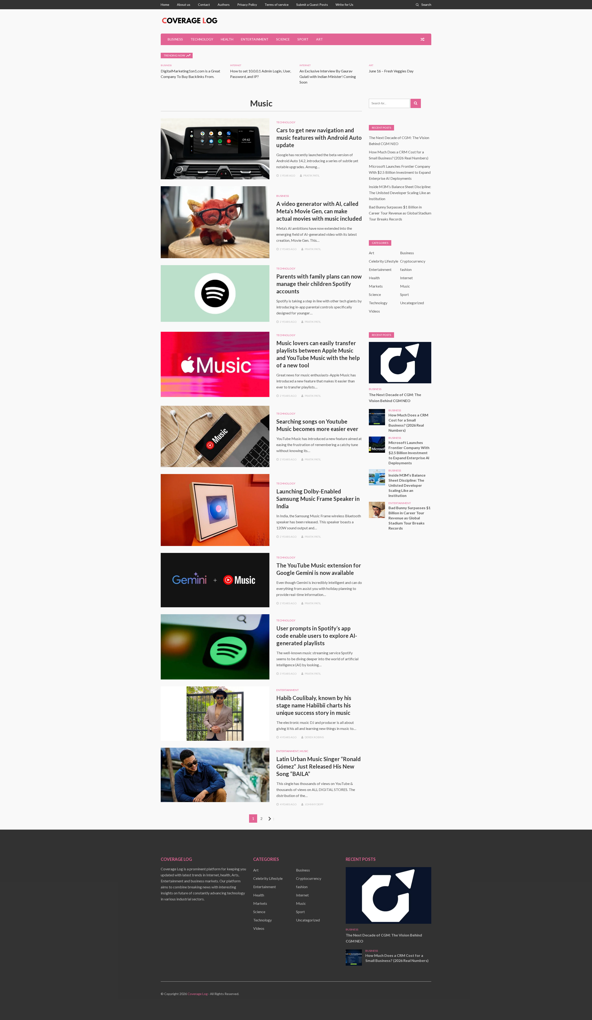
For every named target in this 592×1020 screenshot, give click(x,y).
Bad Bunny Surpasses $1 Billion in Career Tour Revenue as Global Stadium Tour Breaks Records (400, 213)
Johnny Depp (314, 804)
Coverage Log (198, 994)
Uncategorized (412, 303)
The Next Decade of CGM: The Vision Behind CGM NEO (395, 397)
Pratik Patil (311, 175)
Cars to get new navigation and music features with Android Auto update (319, 137)
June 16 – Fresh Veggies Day (391, 71)
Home (165, 4)
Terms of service (277, 4)
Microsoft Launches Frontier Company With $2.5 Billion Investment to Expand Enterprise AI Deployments (400, 172)
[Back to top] (579, 1007)
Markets (376, 286)
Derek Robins (314, 737)
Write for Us (344, 4)
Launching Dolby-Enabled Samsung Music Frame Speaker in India (318, 498)
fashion (406, 269)
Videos (374, 311)
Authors (224, 4)
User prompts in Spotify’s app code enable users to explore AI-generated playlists (316, 635)
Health (227, 39)
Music (304, 751)
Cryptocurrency (412, 261)
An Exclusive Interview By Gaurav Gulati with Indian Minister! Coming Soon (327, 76)
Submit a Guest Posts (312, 4)
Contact (204, 4)
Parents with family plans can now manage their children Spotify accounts (319, 284)
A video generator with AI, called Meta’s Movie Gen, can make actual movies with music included (319, 211)
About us (183, 4)
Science (283, 39)
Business (175, 39)
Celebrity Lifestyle (383, 261)
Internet (235, 65)
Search (426, 4)
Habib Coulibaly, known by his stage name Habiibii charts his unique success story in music (313, 705)
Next (273, 819)
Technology (202, 39)
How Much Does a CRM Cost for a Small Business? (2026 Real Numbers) (408, 422)
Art (319, 39)
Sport (302, 39)
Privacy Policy (247, 4)
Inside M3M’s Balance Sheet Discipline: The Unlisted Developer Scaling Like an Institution (400, 192)
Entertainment (254, 39)
